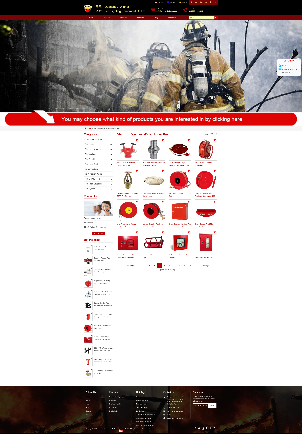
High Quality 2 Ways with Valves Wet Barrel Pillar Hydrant (103, 360)
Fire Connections (91, 169)
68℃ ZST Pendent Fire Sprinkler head (102, 248)
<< (139, 266)
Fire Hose (139, 397)
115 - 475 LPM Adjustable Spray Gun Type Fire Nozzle (103, 349)
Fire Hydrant (90, 189)
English (160, 2)
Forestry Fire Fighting (93, 139)
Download (141, 18)
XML (87, 414)
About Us (123, 18)
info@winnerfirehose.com (166, 11)
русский (172, 2)
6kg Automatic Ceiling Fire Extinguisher (102, 282)
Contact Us (172, 18)
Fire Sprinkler (90, 159)
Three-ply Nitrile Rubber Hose (145, 414)
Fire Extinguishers (92, 179)
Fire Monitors (90, 154)
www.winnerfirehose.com (175, 418)
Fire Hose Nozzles (93, 149)
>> (196, 266)
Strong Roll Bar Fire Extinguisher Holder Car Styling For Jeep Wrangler (103, 304)
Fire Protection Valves (93, 174)
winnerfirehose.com (149, 429)
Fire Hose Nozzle (141, 404)
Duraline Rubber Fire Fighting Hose (102, 259)
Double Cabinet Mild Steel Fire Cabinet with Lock (102, 338)
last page (205, 266)
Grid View (211, 134)
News (88, 404)
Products (107, 18)
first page (130, 266)
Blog (156, 18)
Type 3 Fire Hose (141, 407)
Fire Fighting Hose (142, 400)
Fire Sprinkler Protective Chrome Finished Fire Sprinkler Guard (103, 293)
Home (91, 18)
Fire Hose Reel (91, 164)
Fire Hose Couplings (93, 184)
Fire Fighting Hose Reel (143, 422)
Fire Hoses (89, 144)
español (184, 2)
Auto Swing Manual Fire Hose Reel (103, 327)
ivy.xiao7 (90, 223)
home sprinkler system (143, 418)
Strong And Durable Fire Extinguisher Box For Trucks (103, 315)
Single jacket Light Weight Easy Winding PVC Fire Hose (103, 270)
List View (216, 134)
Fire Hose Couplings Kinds (144, 425)
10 (190, 266)
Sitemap (88, 411)
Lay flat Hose (140, 411)
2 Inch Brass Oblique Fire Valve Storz (103, 372)
